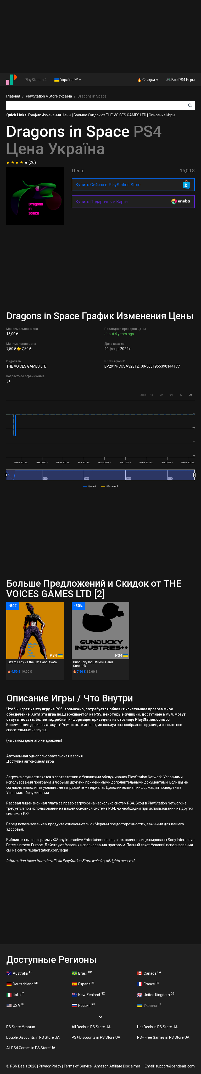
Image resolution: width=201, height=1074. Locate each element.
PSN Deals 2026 (23, 1066)
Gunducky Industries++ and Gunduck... (93, 663)
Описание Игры (162, 115)
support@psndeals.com (175, 1066)
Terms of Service (78, 1066)
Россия (86, 1005)
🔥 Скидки (146, 80)
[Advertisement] (100, 36)
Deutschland (25, 983)
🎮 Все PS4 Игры (180, 80)
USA (18, 1005)
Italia (18, 994)
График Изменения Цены (49, 115)
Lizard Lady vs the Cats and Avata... (33, 662)
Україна (68, 79)
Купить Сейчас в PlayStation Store (108, 184)
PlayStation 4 (36, 80)
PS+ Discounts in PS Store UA (96, 1037)
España (86, 983)
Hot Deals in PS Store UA (157, 1027)
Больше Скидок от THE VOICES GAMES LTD (110, 115)
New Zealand (91, 994)
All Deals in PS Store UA (91, 1027)
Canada (152, 972)
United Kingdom (159, 994)
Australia (22, 972)
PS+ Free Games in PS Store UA (163, 1037)
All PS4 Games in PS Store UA (30, 1048)
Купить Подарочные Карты (102, 201)
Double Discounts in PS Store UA (33, 1037)
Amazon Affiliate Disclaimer (117, 1066)
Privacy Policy (50, 1066)
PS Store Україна (20, 1027)
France (151, 983)
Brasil (85, 972)
